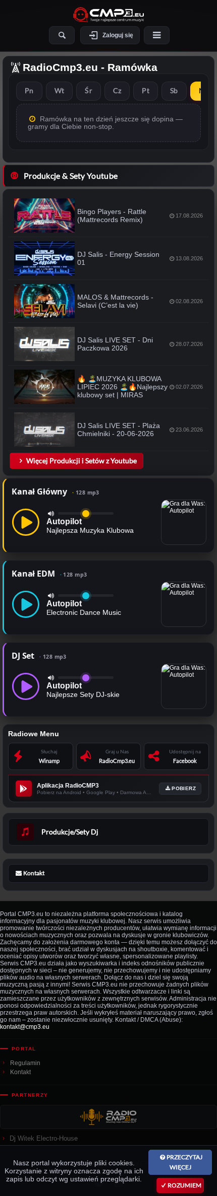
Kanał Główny (55, 491)
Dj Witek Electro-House (44, 1138)
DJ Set (39, 655)
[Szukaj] (62, 35)
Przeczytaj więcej (184, 1162)
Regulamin (25, 1063)
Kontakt (20, 1072)
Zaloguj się (117, 35)
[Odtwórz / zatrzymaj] (26, 522)
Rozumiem (184, 1185)
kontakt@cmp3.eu (24, 1026)
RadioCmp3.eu (60, 67)
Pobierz (184, 788)
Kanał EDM (49, 573)
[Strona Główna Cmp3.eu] (108, 14)
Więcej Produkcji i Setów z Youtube (81, 460)
